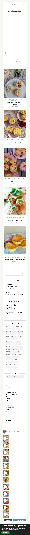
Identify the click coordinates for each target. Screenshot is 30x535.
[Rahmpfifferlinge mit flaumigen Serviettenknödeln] (6, 480)
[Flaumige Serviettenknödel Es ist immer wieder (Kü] (6, 473)
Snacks (15, 218)
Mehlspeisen (16, 349)
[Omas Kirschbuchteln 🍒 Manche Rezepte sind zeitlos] (6, 514)
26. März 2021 (15, 261)
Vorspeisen (8, 418)
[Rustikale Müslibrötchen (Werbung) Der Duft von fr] (6, 452)
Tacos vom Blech (15, 316)
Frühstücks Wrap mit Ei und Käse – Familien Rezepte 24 (13, 311)
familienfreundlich (11, 334)
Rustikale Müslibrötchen (11, 286)
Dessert (14, 331)
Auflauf (12, 326)
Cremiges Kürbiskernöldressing (11, 304)
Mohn (21, 349)
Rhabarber (14, 354)
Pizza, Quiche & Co (10, 407)
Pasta (18, 351)
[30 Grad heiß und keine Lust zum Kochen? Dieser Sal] (6, 501)
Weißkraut (17, 364)
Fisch (7, 336)
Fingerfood (20, 334)
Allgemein (7, 99)
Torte (12, 359)
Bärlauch (8, 331)
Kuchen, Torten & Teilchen (17, 179)
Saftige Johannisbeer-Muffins (15, 182)
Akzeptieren (5, 532)
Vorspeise (16, 361)
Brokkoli (8, 329)
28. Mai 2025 (15, 145)
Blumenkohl (19, 326)
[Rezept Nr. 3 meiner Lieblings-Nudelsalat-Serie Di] (6, 466)
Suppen (7, 413)
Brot (13, 329)
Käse (13, 346)
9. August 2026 (15, 106)
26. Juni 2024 (15, 183)
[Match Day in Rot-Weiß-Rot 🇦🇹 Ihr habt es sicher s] (6, 508)
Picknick (8, 354)
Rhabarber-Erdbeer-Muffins (15, 143)
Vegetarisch (9, 361)
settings (17, 529)
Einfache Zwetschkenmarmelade (13, 288)
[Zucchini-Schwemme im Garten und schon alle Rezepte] (6, 438)
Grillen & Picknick (15, 139)
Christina (8, 304)
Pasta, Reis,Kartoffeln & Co (12, 405)
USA (16, 359)
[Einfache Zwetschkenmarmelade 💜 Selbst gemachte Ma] (6, 459)
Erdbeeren (20, 331)
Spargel (18, 356)
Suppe (7, 359)
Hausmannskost (10, 341)
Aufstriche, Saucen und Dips (12, 388)
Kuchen (8, 346)
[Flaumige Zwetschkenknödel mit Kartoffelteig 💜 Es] (6, 445)
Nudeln (13, 351)
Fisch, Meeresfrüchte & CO (12, 394)
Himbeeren (18, 341)
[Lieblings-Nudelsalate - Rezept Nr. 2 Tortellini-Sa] (6, 487)
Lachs (21, 346)
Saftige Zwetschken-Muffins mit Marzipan (15, 103)
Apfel (7, 326)
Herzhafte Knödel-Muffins (15, 220)
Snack (7, 356)
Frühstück (13, 336)
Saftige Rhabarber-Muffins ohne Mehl (15, 259)
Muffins (8, 351)
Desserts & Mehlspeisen (11, 392)
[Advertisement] (15, 35)
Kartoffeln (9, 344)
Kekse (14, 344)
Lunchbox (8, 349)
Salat (20, 354)
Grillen (8, 339)
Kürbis (16, 346)
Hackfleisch (15, 339)
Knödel (19, 344)
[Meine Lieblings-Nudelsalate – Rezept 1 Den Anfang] (6, 494)
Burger (18, 329)
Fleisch (7, 396)
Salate (7, 409)
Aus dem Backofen (15, 99)
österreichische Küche (12, 367)
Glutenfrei (20, 336)
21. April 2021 (15, 222)
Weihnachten (9, 364)
